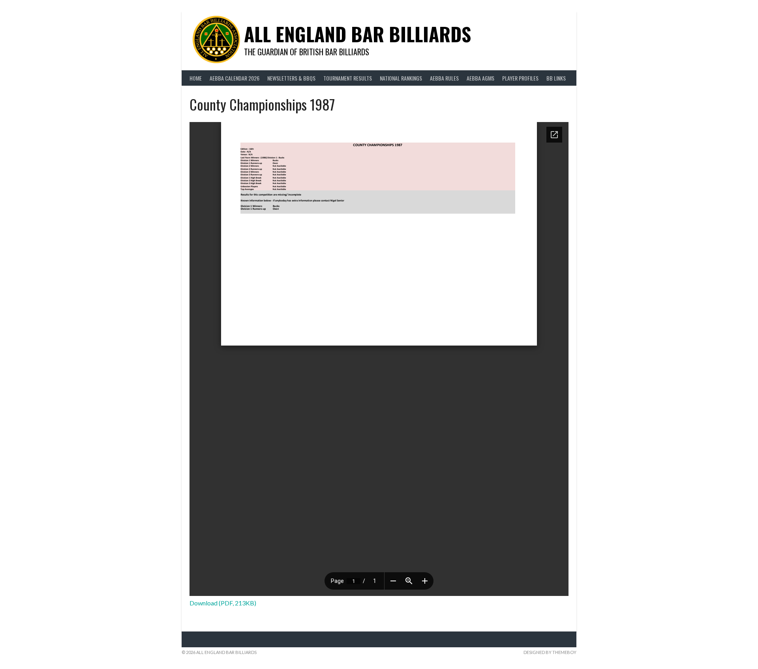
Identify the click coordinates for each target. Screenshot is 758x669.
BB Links (556, 78)
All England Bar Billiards (357, 34)
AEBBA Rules (444, 78)
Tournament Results (347, 78)
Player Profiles (520, 78)
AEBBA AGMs (480, 78)
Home (196, 78)
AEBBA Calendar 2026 (234, 78)
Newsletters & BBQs (291, 78)
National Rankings (401, 78)
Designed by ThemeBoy (549, 652)
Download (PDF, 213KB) (223, 603)
